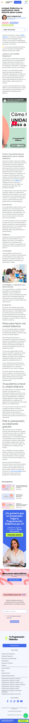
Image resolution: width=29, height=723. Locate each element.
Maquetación (5, 660)
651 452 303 (19, 714)
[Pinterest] (18, 701)
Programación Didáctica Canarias (10, 680)
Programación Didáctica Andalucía (10, 678)
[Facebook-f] (7, 701)
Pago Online (14, 650)
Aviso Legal (5, 719)
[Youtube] (21, 701)
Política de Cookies (12, 719)
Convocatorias (5, 668)
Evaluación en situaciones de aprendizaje (19, 495)
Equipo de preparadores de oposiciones (16, 18)
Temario (3, 665)
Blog (2, 670)
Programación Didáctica (8, 654)
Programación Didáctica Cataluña (10, 686)
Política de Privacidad (22, 719)
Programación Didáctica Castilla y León (12, 682)
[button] (2, 2)
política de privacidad (16, 616)
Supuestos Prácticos (7, 663)
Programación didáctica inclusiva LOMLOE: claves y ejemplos (21, 486)
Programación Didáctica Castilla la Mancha (13, 684)
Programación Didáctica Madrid (10, 688)
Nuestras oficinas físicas (8, 675)
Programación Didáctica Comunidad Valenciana (11, 691)
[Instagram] (11, 701)
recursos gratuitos (16, 471)
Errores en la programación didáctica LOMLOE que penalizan (21, 504)
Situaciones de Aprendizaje (8, 658)
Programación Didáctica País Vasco (11, 694)
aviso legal (9, 617)
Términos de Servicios (14, 721)
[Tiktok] (14, 701)
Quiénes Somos (5, 673)
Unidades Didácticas (7, 656)
